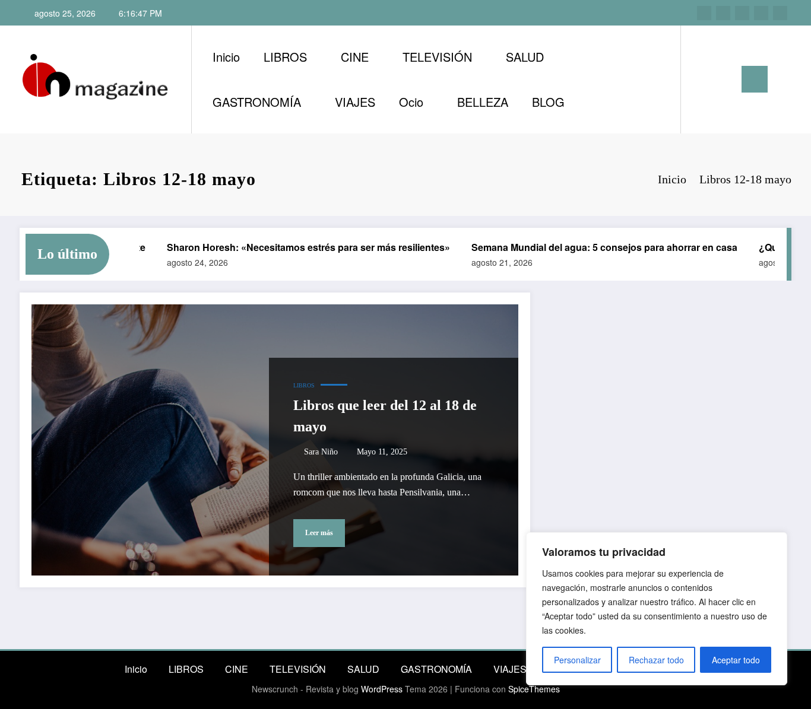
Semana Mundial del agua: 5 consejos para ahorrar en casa (594, 247)
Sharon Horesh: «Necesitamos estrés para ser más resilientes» (298, 247)
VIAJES (355, 101)
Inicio (226, 56)
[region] (656, 608)
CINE (355, 56)
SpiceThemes (534, 689)
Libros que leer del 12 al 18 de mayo (385, 416)
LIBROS (285, 56)
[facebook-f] (761, 13)
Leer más (319, 533)
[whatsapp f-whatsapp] (780, 13)
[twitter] (742, 13)
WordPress (382, 689)
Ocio (411, 101)
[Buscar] (702, 79)
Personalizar (577, 660)
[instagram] (704, 13)
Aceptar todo (736, 660)
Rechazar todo (656, 660)
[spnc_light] (724, 79)
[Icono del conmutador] (755, 79)
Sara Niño (321, 451)
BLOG (548, 101)
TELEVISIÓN (437, 56)
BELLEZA (482, 101)
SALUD (525, 56)
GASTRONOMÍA (257, 101)
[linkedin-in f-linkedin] (723, 13)
